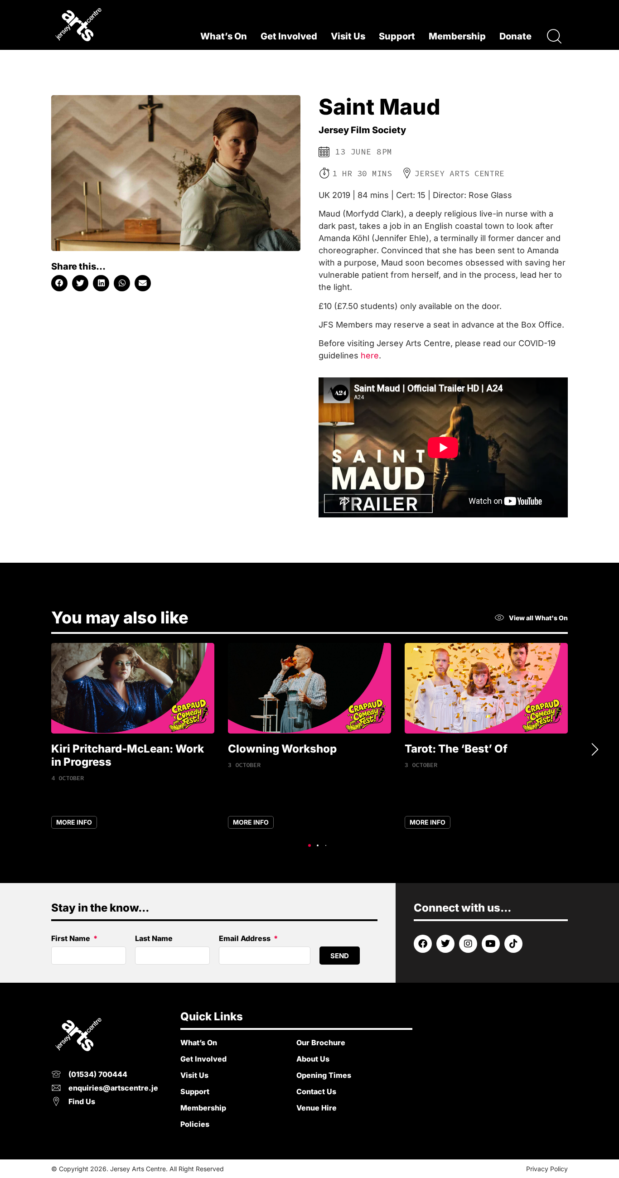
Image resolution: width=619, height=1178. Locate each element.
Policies (194, 1124)
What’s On (223, 36)
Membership (457, 36)
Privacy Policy (547, 1169)
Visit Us (348, 36)
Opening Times (323, 1075)
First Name (71, 939)
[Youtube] (491, 944)
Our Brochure (320, 1042)
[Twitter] (445, 944)
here (370, 355)
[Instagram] (468, 944)
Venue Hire (316, 1107)
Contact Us (316, 1091)
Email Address (245, 939)
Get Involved (289, 36)
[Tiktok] (513, 944)
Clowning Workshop (282, 748)
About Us (312, 1058)
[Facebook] (423, 944)
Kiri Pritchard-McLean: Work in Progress (127, 755)
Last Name (154, 939)
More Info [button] (74, 822)
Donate (515, 36)
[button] (59, 283)
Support (397, 36)
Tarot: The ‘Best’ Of (456, 748)
